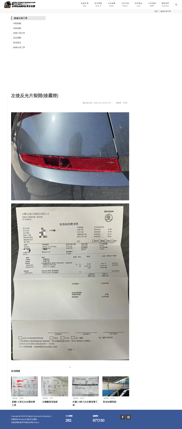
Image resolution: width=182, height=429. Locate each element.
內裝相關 (17, 28)
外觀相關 (17, 23)
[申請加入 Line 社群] (128, 417)
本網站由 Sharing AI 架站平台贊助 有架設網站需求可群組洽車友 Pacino (25, 420)
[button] (176, 4)
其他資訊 (17, 42)
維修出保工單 (165, 11)
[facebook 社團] (122, 417)
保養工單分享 (19, 33)
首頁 (156, 11)
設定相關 (17, 38)
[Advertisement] (91, 74)
